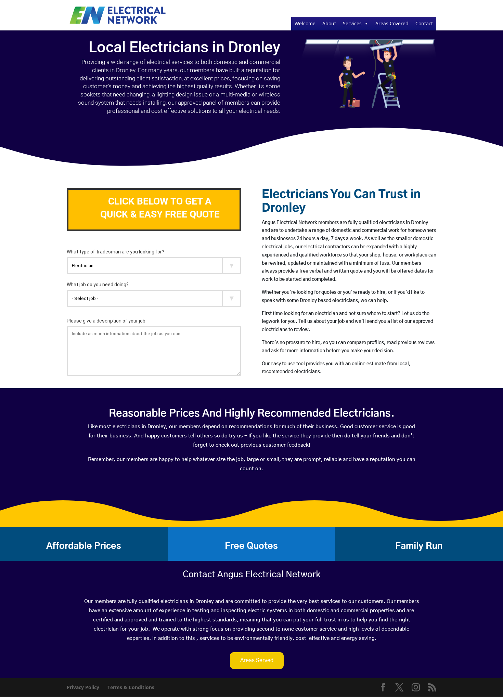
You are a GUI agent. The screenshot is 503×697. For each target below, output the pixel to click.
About (329, 23)
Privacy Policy (83, 687)
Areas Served (256, 660)
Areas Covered (392, 23)
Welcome (305, 23)
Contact (424, 23)
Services (352, 23)
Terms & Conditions (130, 687)
